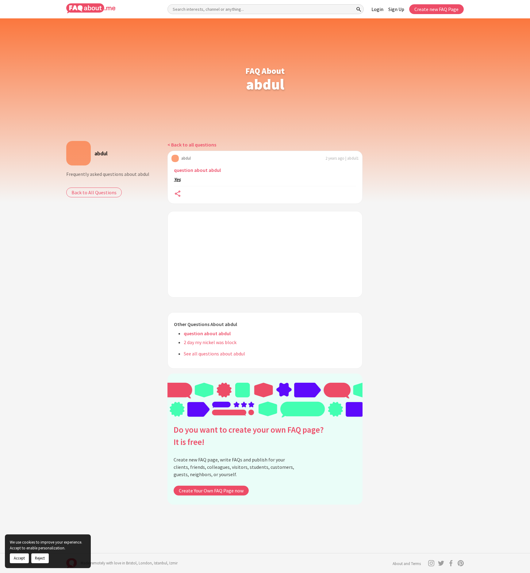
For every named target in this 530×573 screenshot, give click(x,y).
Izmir (173, 563)
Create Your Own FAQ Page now (211, 491)
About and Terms (407, 563)
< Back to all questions (191, 145)
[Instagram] (431, 563)
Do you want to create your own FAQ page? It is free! (249, 435)
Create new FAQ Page (436, 9)
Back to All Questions (94, 192)
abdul (101, 153)
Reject (40, 558)
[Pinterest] (461, 563)
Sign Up (396, 9)
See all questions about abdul (214, 354)
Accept (19, 558)
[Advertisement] (265, 254)
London (145, 563)
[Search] (359, 9)
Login (377, 9)
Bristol (131, 563)
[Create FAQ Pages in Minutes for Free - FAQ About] (90, 8)
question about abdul (197, 170)
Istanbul (160, 563)
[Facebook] (451, 563)
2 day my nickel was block (210, 342)
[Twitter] (441, 563)
